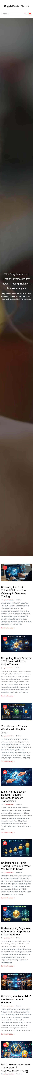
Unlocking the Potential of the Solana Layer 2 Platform (16, 999)
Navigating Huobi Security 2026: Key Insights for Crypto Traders (16, 661)
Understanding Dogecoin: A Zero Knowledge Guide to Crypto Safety (16, 931)
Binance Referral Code (21, 584)
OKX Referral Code (7, 584)
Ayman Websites (8, 599)
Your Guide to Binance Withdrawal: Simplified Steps (14, 729)
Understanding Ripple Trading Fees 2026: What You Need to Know (15, 865)
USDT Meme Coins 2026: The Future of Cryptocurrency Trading (16, 1067)
